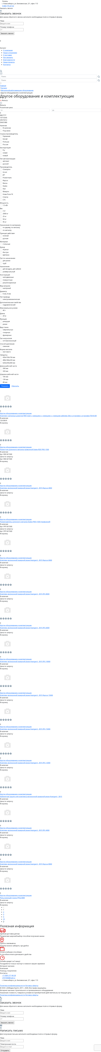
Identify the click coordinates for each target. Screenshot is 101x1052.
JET (4, 175)
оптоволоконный (9, 341)
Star (4, 189)
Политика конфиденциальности (12, 985)
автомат (6, 161)
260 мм (5, 368)
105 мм (5, 377)
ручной (5, 164)
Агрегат (6, 249)
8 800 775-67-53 (8, 6)
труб (4, 263)
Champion (6, 169)
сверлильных (8, 330)
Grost (5, 172)
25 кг (4, 216)
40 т (4, 310)
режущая (6, 321)
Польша (6, 142)
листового (7, 352)
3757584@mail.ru (8, 978)
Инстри (5, 252)
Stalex (5, 186)
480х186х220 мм (9, 360)
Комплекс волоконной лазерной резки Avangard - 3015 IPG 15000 (25, 729)
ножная (6, 236)
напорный (7, 288)
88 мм (5, 382)
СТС (4, 200)
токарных (6, 332)
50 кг (4, 219)
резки (5, 324)
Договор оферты (31, 985)
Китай (5, 139)
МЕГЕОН (6, 255)
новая (5, 153)
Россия (5, 144)
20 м (4, 316)
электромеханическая (11, 299)
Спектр (5, 197)
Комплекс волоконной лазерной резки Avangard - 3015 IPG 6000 (24, 628)
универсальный (9, 272)
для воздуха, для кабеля (12, 269)
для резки (6, 260)
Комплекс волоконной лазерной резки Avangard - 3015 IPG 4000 (24, 830)
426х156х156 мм (9, 357)
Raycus (5, 180)
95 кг (4, 222)
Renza (5, 183)
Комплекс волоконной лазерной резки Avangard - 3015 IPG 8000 (24, 594)
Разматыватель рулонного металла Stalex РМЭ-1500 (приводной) (25, 522)
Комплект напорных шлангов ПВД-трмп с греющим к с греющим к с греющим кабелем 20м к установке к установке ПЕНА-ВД (48, 416)
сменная (6, 346)
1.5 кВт (5, 205)
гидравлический (9, 305)
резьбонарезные (9, 283)
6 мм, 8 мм (7, 294)
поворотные (7, 280)
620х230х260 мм (9, 363)
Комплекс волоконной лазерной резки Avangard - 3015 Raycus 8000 (26, 864)
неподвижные (8, 277)
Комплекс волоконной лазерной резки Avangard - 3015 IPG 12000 (25, 763)
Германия (6, 136)
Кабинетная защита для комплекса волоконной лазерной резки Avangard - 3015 (31, 796)
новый (5, 155)
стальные (6, 244)
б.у (4, 150)
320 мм (5, 371)
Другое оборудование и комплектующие (16, 413)
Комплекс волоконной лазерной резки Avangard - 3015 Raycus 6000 (26, 560)
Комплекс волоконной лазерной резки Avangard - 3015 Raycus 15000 (26, 695)
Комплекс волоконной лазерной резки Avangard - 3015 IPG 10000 (25, 661)
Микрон (6, 191)
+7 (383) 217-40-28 (9, 975)
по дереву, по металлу (11, 227)
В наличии (7, 128)
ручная (5, 238)
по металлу (7, 230)
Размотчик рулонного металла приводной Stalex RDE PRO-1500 (24, 449)
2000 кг (5, 214)
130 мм (5, 379)
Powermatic (7, 178)
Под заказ (6, 131)
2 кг (4, 211)
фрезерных (7, 335)
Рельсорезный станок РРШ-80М (12, 898)
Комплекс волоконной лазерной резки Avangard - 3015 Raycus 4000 (26, 488)
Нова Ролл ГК (8, 194)
